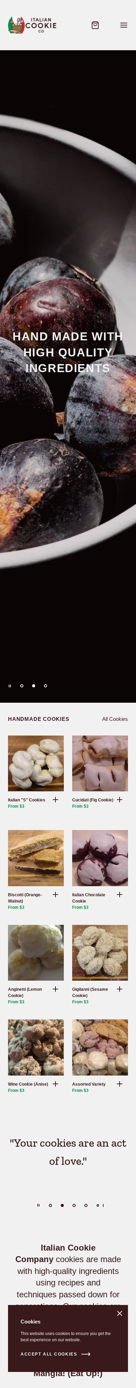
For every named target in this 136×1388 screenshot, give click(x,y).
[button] (55, 799)
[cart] (95, 25)
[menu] (123, 25)
